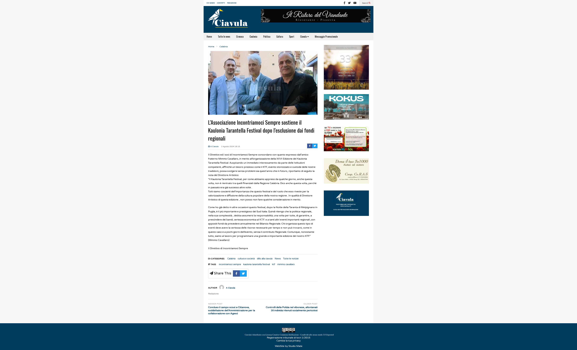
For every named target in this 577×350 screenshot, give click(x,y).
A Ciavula (214, 146)
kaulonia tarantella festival (256, 264)
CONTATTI (221, 3)
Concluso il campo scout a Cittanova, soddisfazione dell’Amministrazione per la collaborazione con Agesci (231, 310)
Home (209, 36)
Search (365, 3)
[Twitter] (349, 3)
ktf (273, 264)
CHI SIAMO (211, 3)
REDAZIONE (231, 3)
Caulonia (253, 36)
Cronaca (240, 36)
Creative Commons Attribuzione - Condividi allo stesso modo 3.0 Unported (303, 335)
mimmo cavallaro (286, 264)
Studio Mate (295, 346)
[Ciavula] (229, 19)
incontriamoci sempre (230, 264)
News (278, 258)
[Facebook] (344, 3)
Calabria (231, 258)
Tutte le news (224, 36)
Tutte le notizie (291, 258)
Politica (266, 36)
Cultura (279, 36)
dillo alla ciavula (264, 258)
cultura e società (246, 258)
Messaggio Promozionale (326, 36)
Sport (291, 36)
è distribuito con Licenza (289, 335)
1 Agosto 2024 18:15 (230, 146)
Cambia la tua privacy (288, 340)
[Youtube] (354, 3)
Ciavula (303, 36)
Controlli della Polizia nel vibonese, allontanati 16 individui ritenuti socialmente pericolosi (292, 309)
